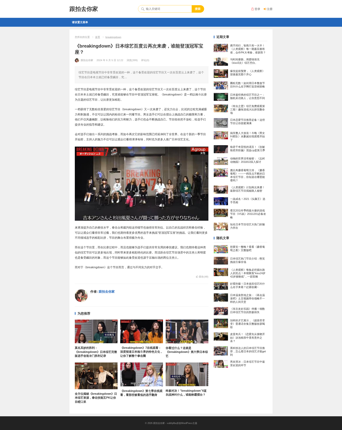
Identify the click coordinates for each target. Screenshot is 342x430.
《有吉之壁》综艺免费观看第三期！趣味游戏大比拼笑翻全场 (247, 109)
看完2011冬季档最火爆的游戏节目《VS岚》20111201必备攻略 (248, 214)
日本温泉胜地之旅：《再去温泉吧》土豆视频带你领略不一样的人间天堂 (247, 298)
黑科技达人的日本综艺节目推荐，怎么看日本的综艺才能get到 (248, 351)
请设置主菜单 (80, 22)
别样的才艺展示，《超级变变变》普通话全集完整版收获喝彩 (247, 324)
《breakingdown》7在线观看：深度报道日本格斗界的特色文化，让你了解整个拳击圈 (141, 351)
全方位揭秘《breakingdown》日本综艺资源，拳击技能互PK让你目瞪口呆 (96, 397)
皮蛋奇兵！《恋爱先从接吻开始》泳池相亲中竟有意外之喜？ (247, 337)
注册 (269, 9)
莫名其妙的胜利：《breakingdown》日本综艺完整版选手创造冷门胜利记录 (96, 351)
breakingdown (113, 37)
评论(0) (145, 60)
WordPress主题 (189, 423)
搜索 (198, 8)
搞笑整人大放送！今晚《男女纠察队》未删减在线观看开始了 (247, 136)
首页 (97, 37)
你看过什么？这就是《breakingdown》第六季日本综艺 (187, 352)
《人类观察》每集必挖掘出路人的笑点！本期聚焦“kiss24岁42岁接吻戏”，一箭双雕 (247, 273)
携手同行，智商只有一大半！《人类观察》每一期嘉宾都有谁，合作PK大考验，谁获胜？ (248, 49)
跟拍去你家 (83, 9)
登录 (257, 9)
